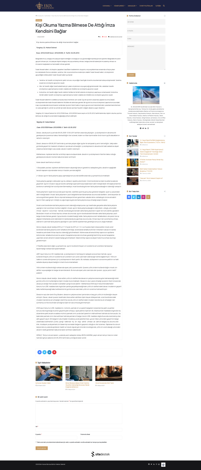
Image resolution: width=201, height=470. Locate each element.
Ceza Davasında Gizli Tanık (104, 383)
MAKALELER (131, 6)
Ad (37, 426)
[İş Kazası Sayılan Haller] (49, 373)
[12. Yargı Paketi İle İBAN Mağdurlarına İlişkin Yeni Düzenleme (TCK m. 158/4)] (132, 143)
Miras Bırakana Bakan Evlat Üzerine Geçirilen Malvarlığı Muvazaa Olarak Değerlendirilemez (77, 385)
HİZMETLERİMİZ (119, 6)
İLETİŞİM (158, 6)
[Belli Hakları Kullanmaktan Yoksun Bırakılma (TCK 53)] (132, 172)
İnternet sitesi (85, 434)
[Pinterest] (54, 352)
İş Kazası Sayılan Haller (43, 383)
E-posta (39, 434)
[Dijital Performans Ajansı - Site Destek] (100, 454)
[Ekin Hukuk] (45, 5)
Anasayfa (40, 16)
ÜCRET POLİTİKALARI (146, 6)
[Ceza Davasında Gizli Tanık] (108, 373)
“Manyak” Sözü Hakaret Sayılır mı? (151, 178)
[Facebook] (39, 352)
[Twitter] (44, 352)
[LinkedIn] (49, 352)
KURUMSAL (106, 6)
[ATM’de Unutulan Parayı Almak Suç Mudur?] (132, 162)
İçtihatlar (48, 16)
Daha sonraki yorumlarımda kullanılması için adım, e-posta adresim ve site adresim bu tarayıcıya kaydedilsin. (72, 442)
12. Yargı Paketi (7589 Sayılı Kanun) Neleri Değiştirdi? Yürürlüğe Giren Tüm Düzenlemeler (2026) (151, 152)
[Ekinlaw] (151, 128)
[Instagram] (148, 128)
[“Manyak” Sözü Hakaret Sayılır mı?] (132, 181)
